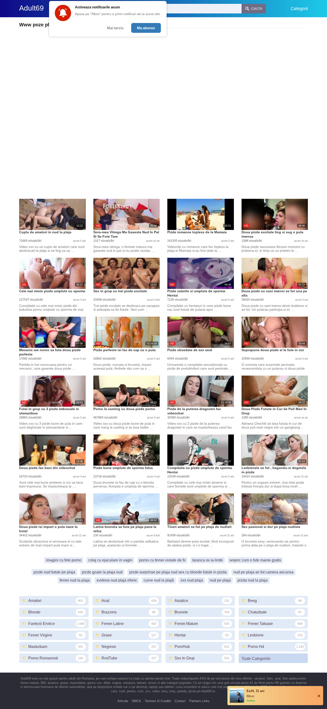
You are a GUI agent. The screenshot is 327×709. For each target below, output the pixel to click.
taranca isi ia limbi (207, 560)
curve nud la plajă (159, 580)
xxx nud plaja (191, 580)
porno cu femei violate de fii (162, 560)
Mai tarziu (115, 28)
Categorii (299, 8)
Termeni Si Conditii (158, 701)
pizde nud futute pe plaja (54, 572)
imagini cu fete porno (63, 560)
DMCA (136, 701)
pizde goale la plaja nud (102, 572)
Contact (180, 701)
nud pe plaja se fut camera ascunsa (263, 572)
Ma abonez (146, 28)
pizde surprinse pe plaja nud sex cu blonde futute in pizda (178, 572)
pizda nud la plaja (252, 580)
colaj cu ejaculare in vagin (110, 560)
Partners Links (199, 701)
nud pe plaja (220, 580)
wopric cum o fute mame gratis (255, 560)
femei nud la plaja (75, 580)
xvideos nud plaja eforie (116, 580)
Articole (123, 701)
